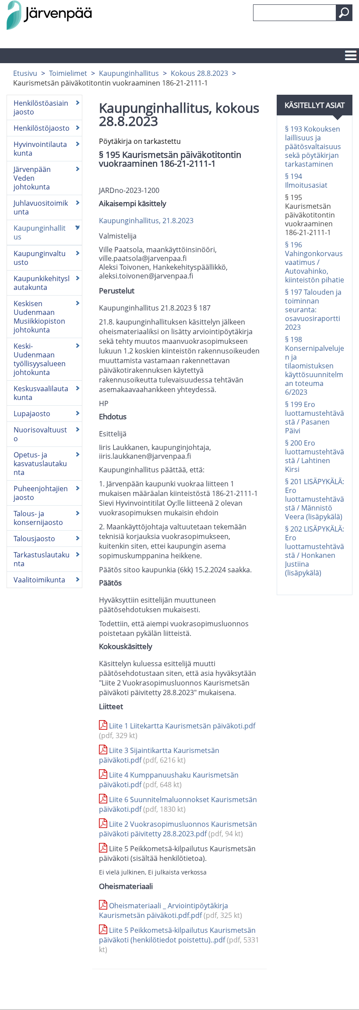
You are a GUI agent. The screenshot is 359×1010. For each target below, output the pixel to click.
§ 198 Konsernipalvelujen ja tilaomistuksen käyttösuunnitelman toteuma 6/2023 (314, 365)
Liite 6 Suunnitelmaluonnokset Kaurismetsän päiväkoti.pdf (178, 804)
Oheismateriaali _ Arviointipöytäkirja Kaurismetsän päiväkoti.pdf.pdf (170, 910)
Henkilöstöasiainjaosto (41, 107)
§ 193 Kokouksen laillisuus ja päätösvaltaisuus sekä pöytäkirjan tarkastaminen (313, 146)
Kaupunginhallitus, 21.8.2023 (146, 220)
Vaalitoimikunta (39, 580)
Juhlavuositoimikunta (41, 207)
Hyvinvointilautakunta (40, 148)
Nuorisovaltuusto (40, 434)
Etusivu (25, 73)
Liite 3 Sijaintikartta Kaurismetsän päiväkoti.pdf (159, 755)
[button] (344, 12)
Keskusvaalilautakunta (41, 393)
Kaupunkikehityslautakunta (42, 283)
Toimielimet (68, 73)
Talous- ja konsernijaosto (38, 518)
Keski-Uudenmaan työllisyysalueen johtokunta (40, 359)
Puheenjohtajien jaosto (41, 493)
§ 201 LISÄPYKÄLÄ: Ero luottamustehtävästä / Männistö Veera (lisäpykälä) (314, 499)
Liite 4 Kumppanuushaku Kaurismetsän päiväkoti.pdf (169, 779)
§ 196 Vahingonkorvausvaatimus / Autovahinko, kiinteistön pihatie (314, 262)
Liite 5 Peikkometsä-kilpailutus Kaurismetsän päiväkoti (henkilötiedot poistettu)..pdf (179, 939)
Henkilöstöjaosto (42, 128)
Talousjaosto (34, 538)
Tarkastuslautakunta (42, 559)
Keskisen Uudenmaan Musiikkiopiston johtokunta (39, 317)
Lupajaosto (32, 413)
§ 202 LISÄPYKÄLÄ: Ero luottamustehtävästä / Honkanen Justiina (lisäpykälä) (314, 551)
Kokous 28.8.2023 (199, 73)
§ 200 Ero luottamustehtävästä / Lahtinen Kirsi (314, 456)
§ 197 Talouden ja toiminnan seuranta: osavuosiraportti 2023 (313, 310)
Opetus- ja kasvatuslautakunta (40, 463)
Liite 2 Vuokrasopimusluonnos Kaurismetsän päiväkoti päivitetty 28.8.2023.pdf (178, 829)
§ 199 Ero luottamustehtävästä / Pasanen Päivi (314, 417)
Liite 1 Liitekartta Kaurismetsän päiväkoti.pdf (177, 730)
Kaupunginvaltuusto (40, 258)
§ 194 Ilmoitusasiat (306, 180)
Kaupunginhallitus (129, 73)
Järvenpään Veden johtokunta (32, 178)
